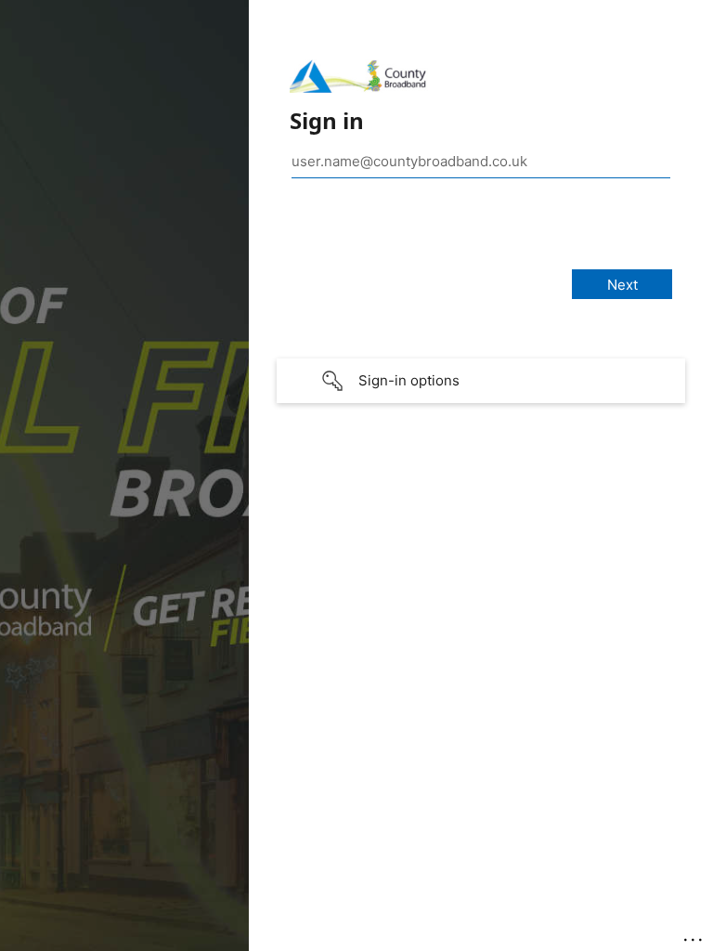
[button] (481, 380)
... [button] (694, 935)
